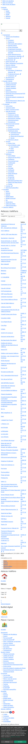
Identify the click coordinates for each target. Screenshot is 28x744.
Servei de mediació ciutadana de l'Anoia (14, 668)
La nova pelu (4, 434)
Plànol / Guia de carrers (10, 679)
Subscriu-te (4, 617)
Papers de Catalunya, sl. (7, 465)
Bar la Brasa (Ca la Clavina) (8, 268)
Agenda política (7, 566)
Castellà (8, 13)
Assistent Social (5, 257)
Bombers (3, 273)
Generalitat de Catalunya (8, 386)
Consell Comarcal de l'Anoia (9, 314)
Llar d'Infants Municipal (7, 440)
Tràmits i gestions (8, 657)
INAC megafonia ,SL (6, 412)
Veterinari (4, 543)
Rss (4, 702)
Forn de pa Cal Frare (6, 379)
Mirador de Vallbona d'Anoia (9, 447)
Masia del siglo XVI (6, 443)
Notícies (5, 563)
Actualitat (3, 691)
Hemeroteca (6, 703)
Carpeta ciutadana (8, 659)
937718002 (24, 250)
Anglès (7, 14)
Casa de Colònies (6, 288)
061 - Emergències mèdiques (9, 228)
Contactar (3, 7)
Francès (8, 18)
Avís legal (6, 719)
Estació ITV (4, 349)
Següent (8, 604)
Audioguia (6, 686)
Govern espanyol (6, 387)
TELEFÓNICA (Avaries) (7, 521)
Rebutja (7, 741)
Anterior (3, 604)
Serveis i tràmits (5, 652)
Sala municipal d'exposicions (9, 484)
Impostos (6, 661)
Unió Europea (5, 538)
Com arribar (6, 675)
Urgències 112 (5, 540)
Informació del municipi (10, 682)
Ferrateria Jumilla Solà (7, 372)
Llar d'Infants (4, 437)
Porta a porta (7, 666)
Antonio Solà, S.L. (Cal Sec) (8, 245)
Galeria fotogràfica (8, 707)
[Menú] (1, 33)
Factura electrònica (8, 663)
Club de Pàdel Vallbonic (7, 303)
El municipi (4, 673)
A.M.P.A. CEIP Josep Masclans (9, 234)
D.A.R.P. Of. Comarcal (7, 333)
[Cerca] (20, 30)
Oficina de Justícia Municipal (9, 457)
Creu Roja (3, 325)
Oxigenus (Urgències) (7, 461)
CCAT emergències (6, 291)
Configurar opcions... (6, 738)
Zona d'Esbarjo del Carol (8, 550)
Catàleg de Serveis (8, 655)
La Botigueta (4, 431)
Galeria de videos (8, 705)
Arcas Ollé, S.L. (5, 248)
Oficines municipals (8, 654)
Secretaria (4, 488)
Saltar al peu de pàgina (8, 4)
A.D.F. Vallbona (5, 230)
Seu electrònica (7, 648)
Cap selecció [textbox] (11, 216)
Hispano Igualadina (6, 394)
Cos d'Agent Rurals (6, 322)
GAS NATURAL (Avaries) (7, 383)
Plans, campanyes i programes (12, 641)
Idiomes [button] (5, 9)
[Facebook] (10, 712)
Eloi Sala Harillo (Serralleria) (9, 340)
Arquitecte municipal (7, 250)
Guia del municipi (8, 680)
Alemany (8, 16)
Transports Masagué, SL (8, 531)
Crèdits (5, 714)
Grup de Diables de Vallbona (9, 390)
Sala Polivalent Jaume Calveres (9, 486)
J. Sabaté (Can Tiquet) (7, 420)
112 (22, 291)
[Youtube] (13, 712)
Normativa (6, 647)
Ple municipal (7, 638)
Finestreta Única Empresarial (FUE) (13, 664)
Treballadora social (6, 533)
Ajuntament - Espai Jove (7, 238)
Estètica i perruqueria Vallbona (9, 353)
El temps (5, 687)
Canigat (3, 281)
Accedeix (3, 581)
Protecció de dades (8, 718)
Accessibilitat (7, 721)
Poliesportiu (4, 478)
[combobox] (16, 216)
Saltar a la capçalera (8, 1)
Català (7, 11)
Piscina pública (5, 472)
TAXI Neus (4, 519)
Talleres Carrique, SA (7, 516)
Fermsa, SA (4, 368)
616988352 (24, 270)
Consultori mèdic (6, 318)
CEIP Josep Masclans (6, 294)
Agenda (5, 564)
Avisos (5, 561)
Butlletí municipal (8, 700)
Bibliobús (3, 270)
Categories (4, 216)
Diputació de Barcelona (7, 336)
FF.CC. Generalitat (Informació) (9, 375)
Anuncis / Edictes (8, 643)
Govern (5, 636)
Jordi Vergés (4, 427)
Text (2, 214)
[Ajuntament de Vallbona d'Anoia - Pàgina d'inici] (10, 26)
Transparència (7, 650)
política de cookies (15, 736)
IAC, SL (3, 409)
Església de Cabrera (6, 343)
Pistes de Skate (5, 475)
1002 (22, 521)
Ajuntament (4, 632)
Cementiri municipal (6, 297)
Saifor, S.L (3, 481)
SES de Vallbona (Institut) (8, 506)
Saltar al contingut (7, 2)
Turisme (5, 684)
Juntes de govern (8, 639)
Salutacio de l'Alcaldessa (10, 634)
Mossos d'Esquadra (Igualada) (9, 450)
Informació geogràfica (9, 689)
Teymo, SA (4, 524)
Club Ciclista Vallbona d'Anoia (9, 299)
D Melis (3, 329)
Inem (2, 416)
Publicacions (6, 568)
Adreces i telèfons (6, 709)
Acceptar (20, 741)
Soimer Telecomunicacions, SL (9, 509)
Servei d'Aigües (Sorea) (7, 495)
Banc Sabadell (5, 264)
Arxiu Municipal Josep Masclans (10, 253)
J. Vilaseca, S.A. (5, 424)
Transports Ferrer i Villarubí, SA (10, 528)
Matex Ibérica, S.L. (6, 445)
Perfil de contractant (9, 645)
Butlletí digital (7, 698)
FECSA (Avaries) (5, 360)
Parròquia (4, 468)
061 (22, 228)
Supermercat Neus (6, 513)
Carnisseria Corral (6, 284)
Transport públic (8, 677)
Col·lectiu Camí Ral (6, 307)
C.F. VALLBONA (5, 277)
